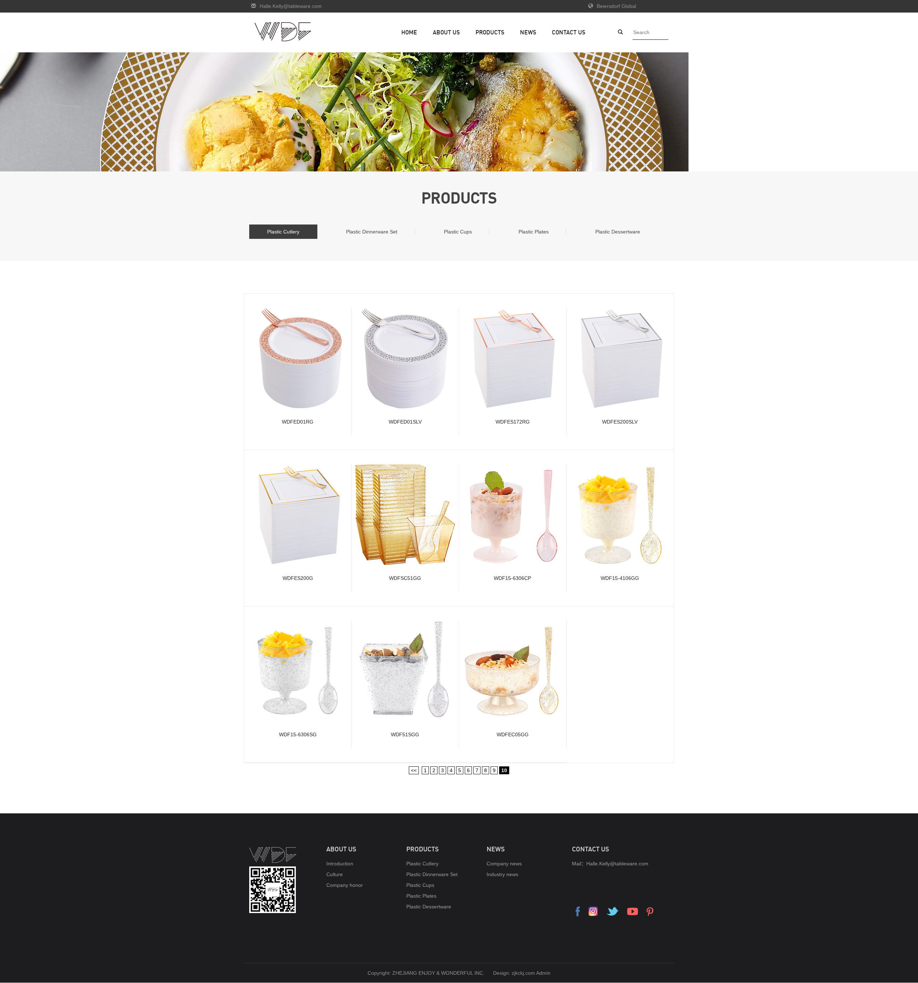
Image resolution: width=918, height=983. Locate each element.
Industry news (502, 874)
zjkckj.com (523, 973)
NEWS (528, 32)
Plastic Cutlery (283, 232)
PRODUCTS (489, 32)
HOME (409, 32)
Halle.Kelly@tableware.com (291, 6)
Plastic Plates (534, 232)
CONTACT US (568, 32)
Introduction (339, 863)
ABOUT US (446, 32)
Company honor (344, 885)
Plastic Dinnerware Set (371, 232)
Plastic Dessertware (617, 232)
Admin (543, 973)
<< (414, 770)
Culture (334, 874)
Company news (504, 863)
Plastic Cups (458, 232)
